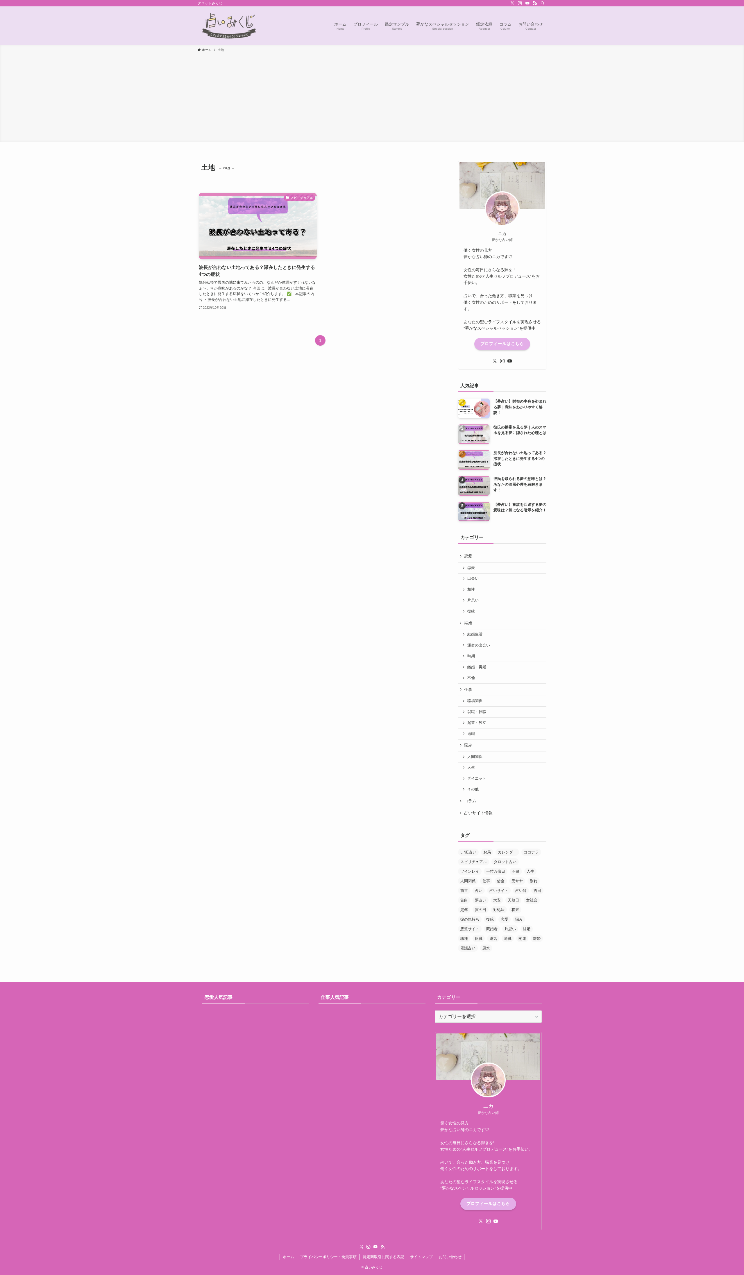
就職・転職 (476, 712)
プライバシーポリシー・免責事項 (328, 1257)
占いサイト (498, 890)
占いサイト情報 (478, 812)
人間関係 (474, 757)
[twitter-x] (512, 3)
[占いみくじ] (229, 25)
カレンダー (507, 852)
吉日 (537, 890)
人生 (471, 767)
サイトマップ (421, 1257)
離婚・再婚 (476, 667)
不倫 (471, 678)
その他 (473, 789)
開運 (522, 938)
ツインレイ (469, 871)
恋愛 (468, 556)
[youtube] (527, 3)
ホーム (288, 1257)
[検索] (542, 3)
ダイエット (476, 778)
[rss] (535, 3)
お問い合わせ (450, 1257)
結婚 (468, 622)
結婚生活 (474, 634)
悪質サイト (469, 929)
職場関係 (474, 701)
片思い (473, 600)
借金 (501, 881)
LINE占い (468, 852)
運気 (493, 938)
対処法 (499, 910)
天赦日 (513, 900)
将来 (515, 910)
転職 (478, 938)
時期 (471, 656)
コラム (470, 801)
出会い (473, 578)
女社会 (531, 900)
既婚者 (492, 929)
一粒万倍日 (495, 871)
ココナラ (531, 852)
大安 (497, 900)
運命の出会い (478, 645)
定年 (464, 910)
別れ (533, 881)
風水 (486, 948)
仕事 (468, 689)
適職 (471, 734)
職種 (464, 938)
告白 (464, 900)
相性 (471, 590)
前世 (464, 890)
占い (478, 890)
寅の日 (480, 910)
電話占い (467, 948)
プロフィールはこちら (502, 343)
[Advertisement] (372, 96)
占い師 (521, 890)
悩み (468, 745)
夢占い (480, 900)
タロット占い (505, 862)
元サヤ (517, 881)
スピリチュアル (473, 862)
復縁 (471, 611)
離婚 (537, 938)
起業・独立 (476, 723)
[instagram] (520, 3)
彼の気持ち (469, 919)
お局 (487, 852)
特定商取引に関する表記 (383, 1257)
